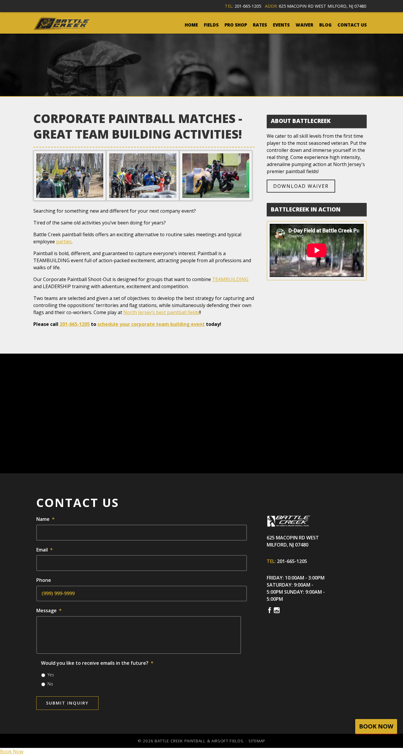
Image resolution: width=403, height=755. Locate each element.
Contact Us (352, 25)
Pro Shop (236, 25)
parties (64, 241)
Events (281, 25)
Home (191, 25)
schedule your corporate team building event (151, 324)
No (50, 684)
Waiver (304, 25)
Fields (211, 25)
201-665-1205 (248, 6)
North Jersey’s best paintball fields (161, 312)
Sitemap (256, 740)
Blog (325, 25)
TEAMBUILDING (230, 279)
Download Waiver (301, 186)
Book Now (11, 751)
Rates (260, 25)
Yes (50, 674)
